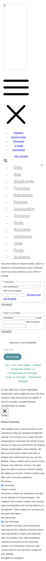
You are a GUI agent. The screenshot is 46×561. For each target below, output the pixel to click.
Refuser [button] (32, 402)
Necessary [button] (6, 481)
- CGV (13, 365)
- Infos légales (23, 365)
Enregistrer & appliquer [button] (12, 558)
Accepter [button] (23, 402)
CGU (7, 365)
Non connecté (21, 156)
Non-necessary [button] (8, 517)
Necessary (9, 485)
